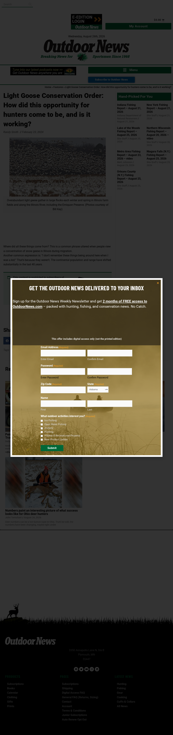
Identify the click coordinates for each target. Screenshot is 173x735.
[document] (86, 367)
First (43, 409)
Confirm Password (97, 377)
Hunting (48, 431)
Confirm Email (95, 359)
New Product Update (56, 439)
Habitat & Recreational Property (62, 435)
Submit (52, 448)
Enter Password (49, 377)
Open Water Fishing (55, 424)
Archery (48, 428)
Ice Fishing (50, 420)
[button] (158, 283)
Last (89, 409)
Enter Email (47, 359)
